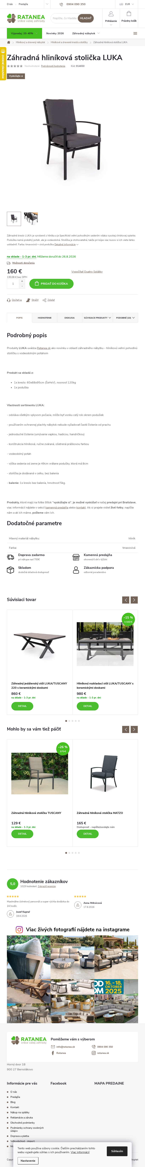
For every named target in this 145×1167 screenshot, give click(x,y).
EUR (127, 4)
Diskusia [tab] (70, 317)
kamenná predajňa (56, 508)
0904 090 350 (105, 1047)
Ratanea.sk (44, 348)
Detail (22, 706)
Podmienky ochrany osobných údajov (27, 1129)
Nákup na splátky (19, 1112)
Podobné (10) (123, 317)
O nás (10, 4)
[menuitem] (24, 33)
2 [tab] (69, 721)
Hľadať (86, 18)
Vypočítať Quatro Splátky (87, 272)
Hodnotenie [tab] (44, 317)
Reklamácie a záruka (21, 1117)
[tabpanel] (39, 662)
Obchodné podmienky (22, 1122)
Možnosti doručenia (23, 263)
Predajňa (23, 4)
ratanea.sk (103, 1053)
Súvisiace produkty (95, 317)
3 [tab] (72, 721)
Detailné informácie (65, 244)
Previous (125, 600)
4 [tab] (76, 721)
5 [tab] (79, 721)
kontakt (81, 508)
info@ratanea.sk (65, 1047)
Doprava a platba (19, 1136)
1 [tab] (66, 721)
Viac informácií (80, 1152)
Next (134, 600)
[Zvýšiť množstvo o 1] (22, 281)
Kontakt (14, 1107)
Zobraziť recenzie (47, 886)
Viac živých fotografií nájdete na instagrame (77, 929)
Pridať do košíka (54, 284)
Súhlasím (117, 1151)
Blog (12, 1102)
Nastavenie (28, 1161)
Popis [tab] (19, 317)
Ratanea (61, 1053)
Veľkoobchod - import (22, 1141)
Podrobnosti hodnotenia (53, 66)
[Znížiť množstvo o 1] (22, 286)
